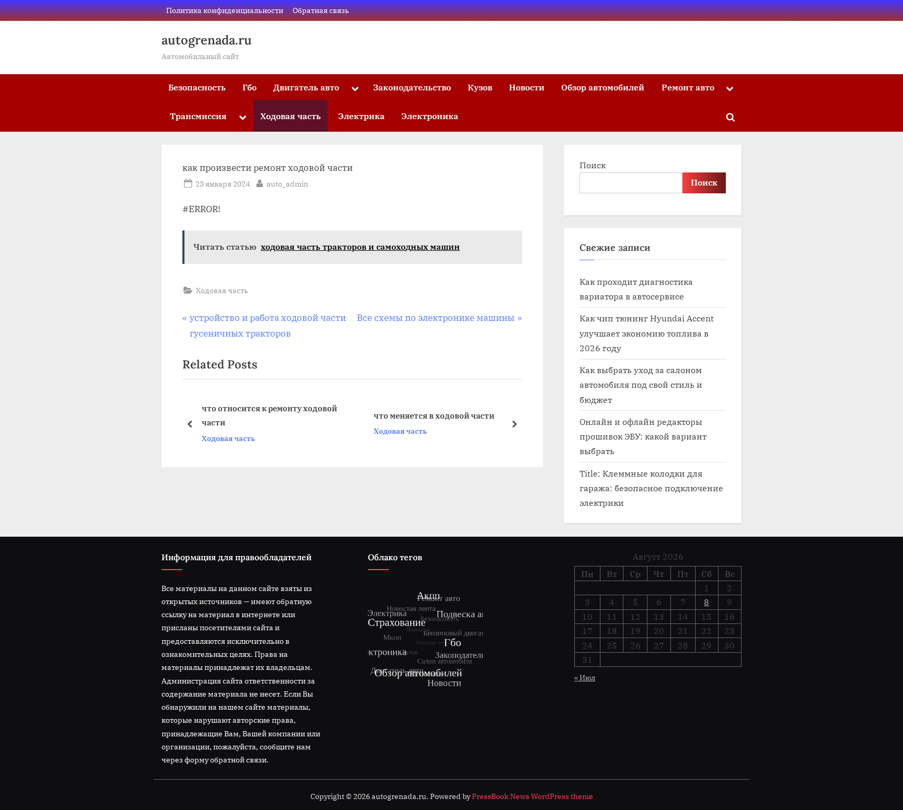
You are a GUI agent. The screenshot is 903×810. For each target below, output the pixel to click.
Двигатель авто (306, 87)
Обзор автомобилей (602, 87)
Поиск (593, 164)
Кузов (480, 87)
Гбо (249, 87)
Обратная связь (321, 10)
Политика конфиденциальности (224, 10)
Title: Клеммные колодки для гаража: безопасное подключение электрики (651, 488)
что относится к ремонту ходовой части (269, 415)
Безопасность (197, 87)
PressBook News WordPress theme (532, 796)
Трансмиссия (198, 115)
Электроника (429, 115)
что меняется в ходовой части (434, 415)
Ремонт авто (688, 87)
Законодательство (412, 87)
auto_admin (287, 183)
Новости (527, 87)
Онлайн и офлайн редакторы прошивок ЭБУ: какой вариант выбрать (643, 436)
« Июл (584, 677)
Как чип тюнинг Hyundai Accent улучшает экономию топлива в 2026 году (647, 333)
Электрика (361, 115)
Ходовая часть (290, 115)
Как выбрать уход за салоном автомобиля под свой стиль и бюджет (641, 384)
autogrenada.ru (206, 40)
